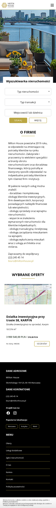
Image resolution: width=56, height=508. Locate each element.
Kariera (9, 472)
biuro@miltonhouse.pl (16, 400)
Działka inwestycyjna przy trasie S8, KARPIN (25, 318)
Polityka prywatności (15, 486)
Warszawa (12, 426)
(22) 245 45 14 (12, 396)
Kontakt (9, 479)
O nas (8, 465)
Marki (35, 426)
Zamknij (28, 502)
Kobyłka (24, 426)
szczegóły (42, 343)
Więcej (37, 120)
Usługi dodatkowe (14, 450)
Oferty (9, 443)
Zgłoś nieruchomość (15, 457)
